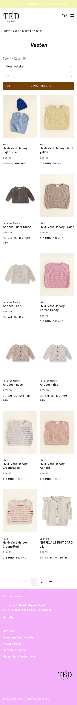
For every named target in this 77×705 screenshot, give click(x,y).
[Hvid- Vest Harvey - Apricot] (57, 432)
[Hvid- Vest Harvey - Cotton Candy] (57, 275)
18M (27, 238)
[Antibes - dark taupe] (20, 196)
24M (5, 242)
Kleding (26, 31)
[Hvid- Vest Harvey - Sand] (57, 196)
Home (6, 31)
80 (61, 557)
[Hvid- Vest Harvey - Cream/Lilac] (20, 432)
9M (15, 238)
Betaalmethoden (14, 650)
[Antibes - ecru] (20, 275)
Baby (16, 31)
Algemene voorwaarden (19, 638)
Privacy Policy (12, 644)
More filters (40, 85)
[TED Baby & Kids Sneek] (65, 675)
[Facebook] (4, 618)
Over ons (9, 631)
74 (56, 557)
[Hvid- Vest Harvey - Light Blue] (20, 117)
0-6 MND (8, 163)
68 (51, 557)
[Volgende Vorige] (50, 582)
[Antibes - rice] (57, 353)
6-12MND (21, 163)
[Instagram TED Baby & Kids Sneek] (11, 618)
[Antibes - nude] (20, 353)
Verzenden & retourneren (20, 657)
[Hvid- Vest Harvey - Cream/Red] (20, 511)
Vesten (38, 31)
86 (66, 557)
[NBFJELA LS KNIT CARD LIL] (57, 511)
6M (10, 238)
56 (41, 557)
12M (21, 238)
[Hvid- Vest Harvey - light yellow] (57, 117)
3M (4, 238)
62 (46, 557)
